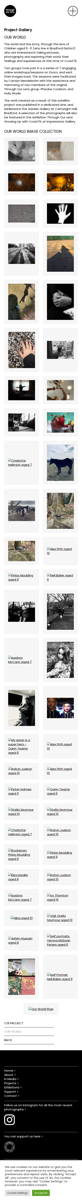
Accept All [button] (40, 1193)
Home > (10, 1070)
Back (8, 1040)
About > (10, 1075)
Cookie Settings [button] (17, 1193)
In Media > (11, 1079)
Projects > (11, 1083)
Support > (11, 1091)
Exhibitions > (13, 1087)
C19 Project (13, 1023)
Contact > (11, 1096)
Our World (12, 1031)
